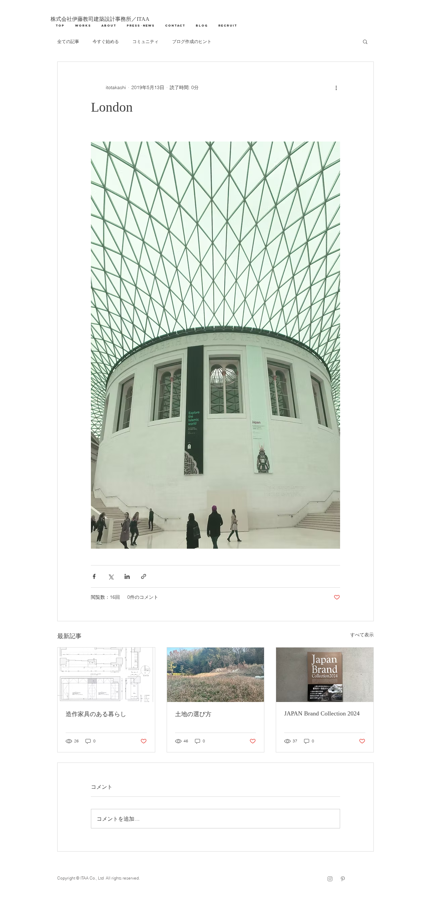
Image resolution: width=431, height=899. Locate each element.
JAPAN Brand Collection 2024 (322, 713)
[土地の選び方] (215, 675)
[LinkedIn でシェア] (127, 576)
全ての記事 (68, 41)
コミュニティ (145, 41)
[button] (365, 41)
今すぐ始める (106, 41)
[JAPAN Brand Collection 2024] (324, 675)
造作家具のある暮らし (96, 714)
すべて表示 (362, 635)
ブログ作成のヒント (191, 41)
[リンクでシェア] (143, 576)
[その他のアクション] (336, 87)
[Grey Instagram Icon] (330, 878)
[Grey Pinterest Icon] (342, 878)
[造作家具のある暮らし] (106, 675)
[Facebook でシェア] (94, 576)
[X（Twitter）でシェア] (110, 576)
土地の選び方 (193, 714)
